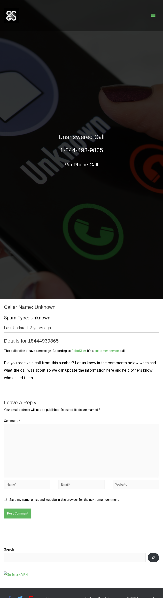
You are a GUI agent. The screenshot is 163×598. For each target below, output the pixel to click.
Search (9, 549)
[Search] (153, 557)
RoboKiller (79, 351)
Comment (12, 421)
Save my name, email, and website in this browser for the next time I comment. (64, 500)
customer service (106, 351)
